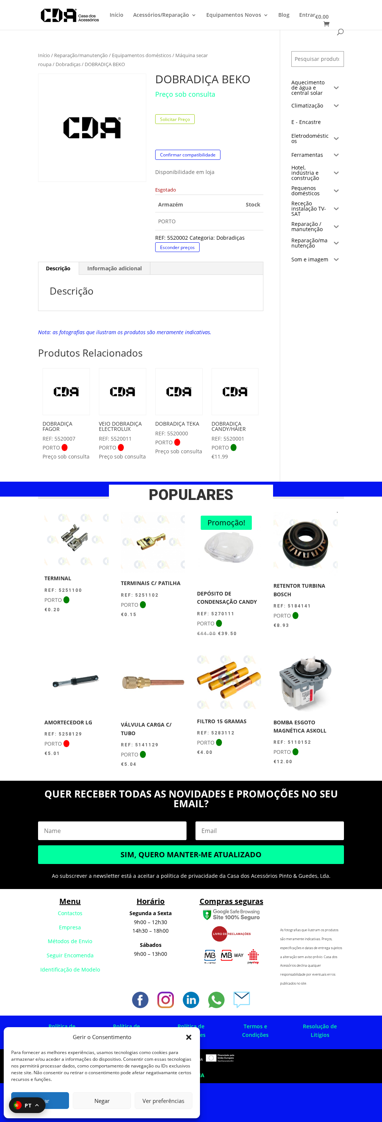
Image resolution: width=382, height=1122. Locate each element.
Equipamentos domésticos (141, 55)
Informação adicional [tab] (114, 268)
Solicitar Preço (175, 119)
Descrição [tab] (58, 268)
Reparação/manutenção (81, 55)
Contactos (70, 913)
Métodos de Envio (70, 941)
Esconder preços (177, 247)
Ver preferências (163, 1100)
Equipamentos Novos (233, 15)
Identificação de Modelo (70, 969)
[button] (188, 1037)
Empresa (70, 927)
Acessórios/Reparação (161, 15)
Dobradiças (68, 64)
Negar (102, 1100)
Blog (283, 15)
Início (116, 15)
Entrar (307, 15)
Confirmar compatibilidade (188, 155)
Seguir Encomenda (70, 955)
